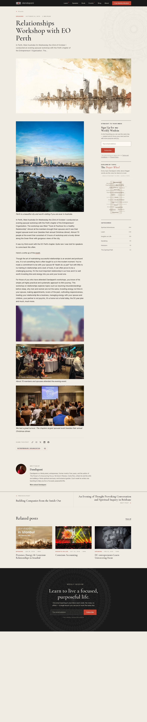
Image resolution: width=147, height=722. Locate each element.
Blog (99, 3)
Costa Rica (122, 211)
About (107, 3)
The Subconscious (111, 185)
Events (91, 3)
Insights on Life (116, 236)
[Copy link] (32, 442)
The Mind (122, 188)
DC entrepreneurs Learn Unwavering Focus (107, 556)
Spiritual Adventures (116, 227)
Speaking (19, 16)
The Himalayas (111, 192)
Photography (120, 192)
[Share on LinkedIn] (44, 442)
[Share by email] (36, 442)
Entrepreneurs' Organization (28, 448)
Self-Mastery (110, 197)
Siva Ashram (110, 207)
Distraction (121, 195)
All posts (20, 11)
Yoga (113, 202)
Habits (113, 195)
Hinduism (116, 245)
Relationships (110, 190)
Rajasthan (116, 212)
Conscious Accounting (66, 555)
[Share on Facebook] (48, 442)
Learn (66, 3)
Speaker (75, 3)
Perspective (119, 207)
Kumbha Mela (110, 204)
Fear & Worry (114, 187)
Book (83, 3)
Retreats (117, 190)
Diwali (116, 205)
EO (45, 448)
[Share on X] (40, 442)
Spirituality (120, 185)
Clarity (116, 197)
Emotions (111, 199)
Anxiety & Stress (120, 200)
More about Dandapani (38, 484)
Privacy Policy (114, 157)
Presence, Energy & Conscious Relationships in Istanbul (31, 556)
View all (128, 519)
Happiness (113, 209)
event (37, 253)
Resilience (121, 209)
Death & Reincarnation (121, 202)
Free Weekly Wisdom (121, 3)
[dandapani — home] (25, 3)
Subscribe (108, 150)
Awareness (117, 182)
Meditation (110, 183)
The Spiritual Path (116, 250)
